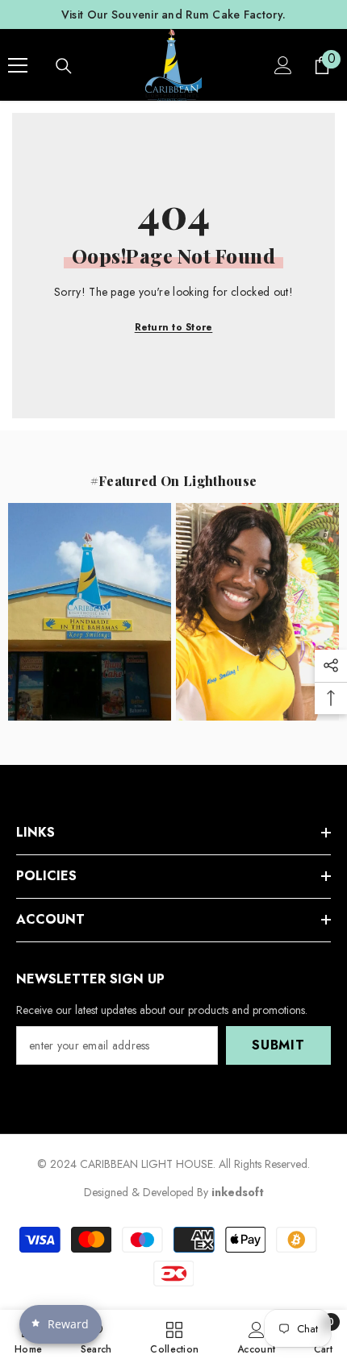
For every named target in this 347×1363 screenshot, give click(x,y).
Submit (278, 1045)
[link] (256, 1336)
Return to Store (174, 327)
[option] (173, 14)
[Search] (63, 66)
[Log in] (283, 65)
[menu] (17, 65)
